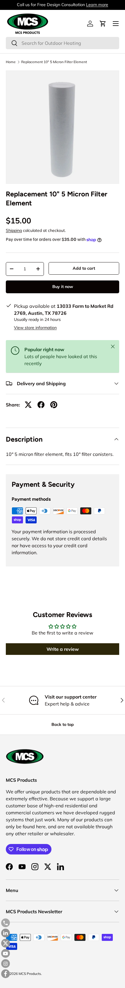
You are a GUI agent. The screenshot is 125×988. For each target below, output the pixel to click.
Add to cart (84, 268)
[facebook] (5, 973)
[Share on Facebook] (41, 404)
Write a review (63, 649)
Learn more (97, 4)
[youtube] (5, 953)
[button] (103, 23)
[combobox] (62, 43)
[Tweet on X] (28, 404)
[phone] (5, 922)
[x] (5, 943)
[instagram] (5, 963)
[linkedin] (5, 933)
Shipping (14, 230)
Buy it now (62, 286)
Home (11, 62)
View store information (35, 327)
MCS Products (30, 973)
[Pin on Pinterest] (53, 404)
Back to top (62, 724)
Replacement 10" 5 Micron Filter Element (54, 62)
